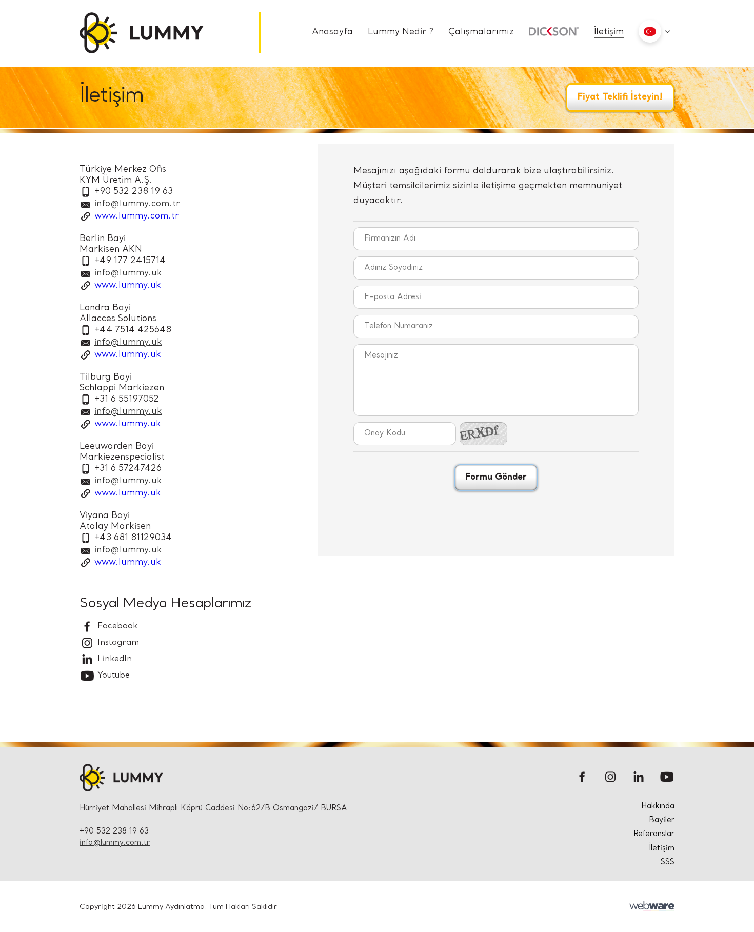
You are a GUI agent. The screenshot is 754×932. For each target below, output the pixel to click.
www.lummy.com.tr (136, 216)
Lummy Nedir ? (400, 32)
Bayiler (661, 820)
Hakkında (657, 806)
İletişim (609, 32)
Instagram (117, 643)
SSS (667, 862)
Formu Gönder (496, 477)
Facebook (116, 626)
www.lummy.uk (127, 285)
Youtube (112, 675)
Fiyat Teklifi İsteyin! (620, 97)
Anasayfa (332, 32)
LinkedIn (113, 659)
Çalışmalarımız (481, 32)
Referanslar (653, 834)
